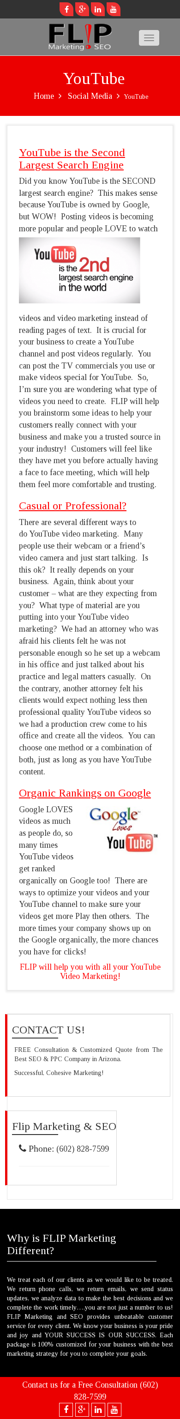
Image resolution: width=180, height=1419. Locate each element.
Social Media (90, 96)
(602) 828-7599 (82, 1148)
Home (44, 96)
